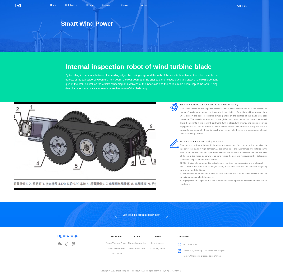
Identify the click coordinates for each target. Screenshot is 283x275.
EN (245, 6)
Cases (89, 5)
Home (53, 5)
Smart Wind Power (116, 248)
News (143, 5)
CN (239, 6)
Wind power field (137, 248)
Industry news (157, 243)
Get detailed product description (141, 214)
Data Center (116, 253)
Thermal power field (137, 243)
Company (107, 5)
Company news (157, 248)
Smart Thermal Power (116, 243)
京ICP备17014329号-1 (172, 271)
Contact (125, 5)
